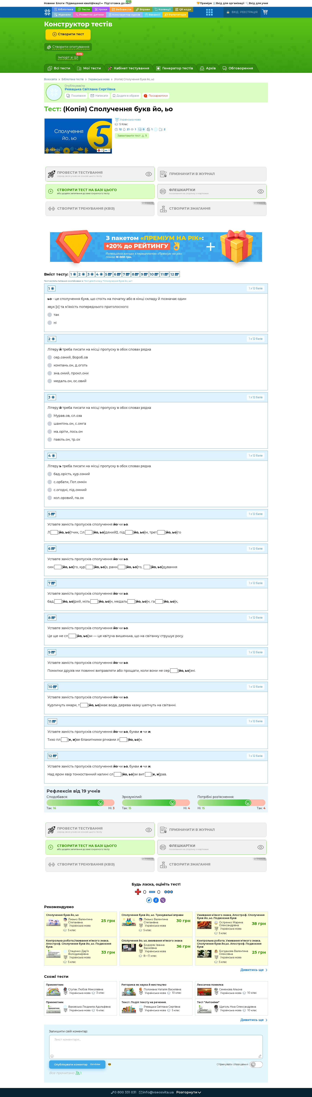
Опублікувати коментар (77, 1064)
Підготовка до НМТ (118, 3)
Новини (49, 3)
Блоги (60, 3)
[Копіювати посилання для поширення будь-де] (149, 900)
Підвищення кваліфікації (84, 3)
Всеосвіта (50, 79)
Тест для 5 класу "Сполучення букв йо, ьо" (108, 281)
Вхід (235, 12)
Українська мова (98, 79)
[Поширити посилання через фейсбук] (156, 900)
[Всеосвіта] (47, 12)
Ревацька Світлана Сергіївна (90, 89)
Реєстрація (249, 12)
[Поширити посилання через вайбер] (163, 900)
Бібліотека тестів (73, 79)
